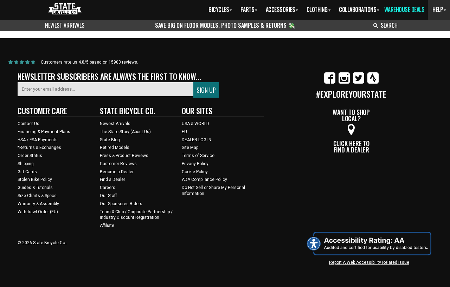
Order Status (30, 155)
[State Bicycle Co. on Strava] (373, 82)
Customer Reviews (118, 163)
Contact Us (28, 123)
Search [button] (389, 25)
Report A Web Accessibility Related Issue (369, 262)
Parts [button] (248, 9)
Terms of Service (198, 155)
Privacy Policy (195, 163)
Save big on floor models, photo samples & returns (221, 25)
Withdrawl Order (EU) (38, 211)
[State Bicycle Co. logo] (65, 8)
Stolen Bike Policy (35, 179)
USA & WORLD (195, 123)
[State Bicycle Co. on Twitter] (358, 82)
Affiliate (107, 225)
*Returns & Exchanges (39, 147)
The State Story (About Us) (125, 131)
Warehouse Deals (404, 9)
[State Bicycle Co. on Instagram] (344, 82)
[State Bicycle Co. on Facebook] (329, 82)
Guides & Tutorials (35, 187)
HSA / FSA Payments (38, 139)
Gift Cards (27, 171)
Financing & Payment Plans (44, 131)
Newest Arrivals (64, 25)
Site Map (190, 147)
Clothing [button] (319, 9)
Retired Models (114, 147)
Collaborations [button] (359, 9)
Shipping (26, 163)
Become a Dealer (117, 171)
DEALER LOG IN (196, 139)
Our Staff (108, 195)
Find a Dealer (112, 179)
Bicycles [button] (220, 9)
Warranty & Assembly (38, 203)
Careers (107, 187)
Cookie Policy (195, 171)
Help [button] (439, 9)
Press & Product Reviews (124, 155)
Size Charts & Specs (37, 195)
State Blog (110, 139)
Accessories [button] (282, 9)
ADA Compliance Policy (204, 179)
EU (184, 131)
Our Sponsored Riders (121, 203)
